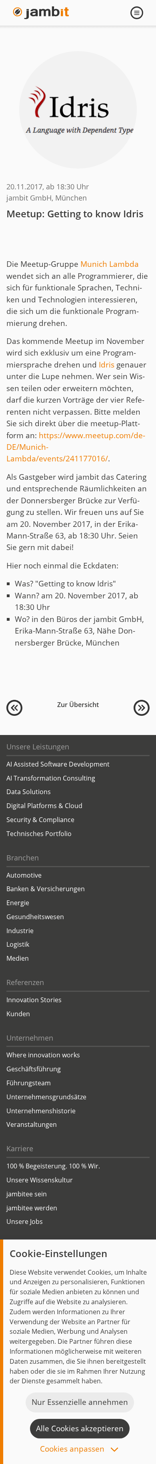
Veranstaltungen (31, 1124)
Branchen (22, 857)
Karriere (19, 1148)
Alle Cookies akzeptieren (80, 1428)
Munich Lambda (109, 264)
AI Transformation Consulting (50, 778)
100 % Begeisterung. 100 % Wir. (53, 1166)
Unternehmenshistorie (41, 1110)
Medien (17, 958)
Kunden (18, 1013)
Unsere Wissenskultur (39, 1180)
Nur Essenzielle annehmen (80, 1402)
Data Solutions (28, 791)
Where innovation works (43, 1055)
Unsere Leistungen (37, 746)
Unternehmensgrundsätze (46, 1097)
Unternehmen (29, 1038)
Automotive (24, 875)
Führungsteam (28, 1083)
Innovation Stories (34, 999)
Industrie (20, 930)
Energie (17, 902)
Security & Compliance (40, 819)
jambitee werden (31, 1208)
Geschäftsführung (33, 1069)
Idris (106, 365)
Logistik (17, 944)
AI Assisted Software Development (58, 764)
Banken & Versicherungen (45, 888)
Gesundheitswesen (35, 916)
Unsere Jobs (24, 1221)
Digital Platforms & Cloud (44, 805)
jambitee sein (26, 1194)
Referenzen (25, 982)
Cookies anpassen (73, 1449)
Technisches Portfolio (39, 833)
